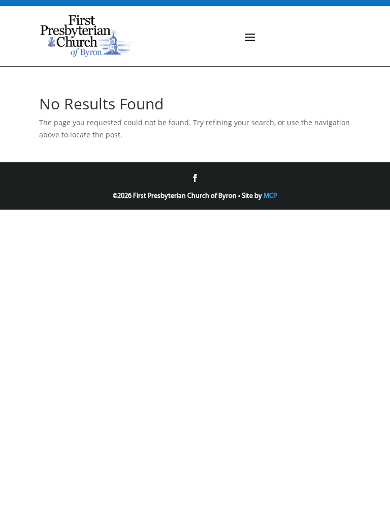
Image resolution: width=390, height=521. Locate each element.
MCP (270, 196)
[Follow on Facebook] (195, 178)
